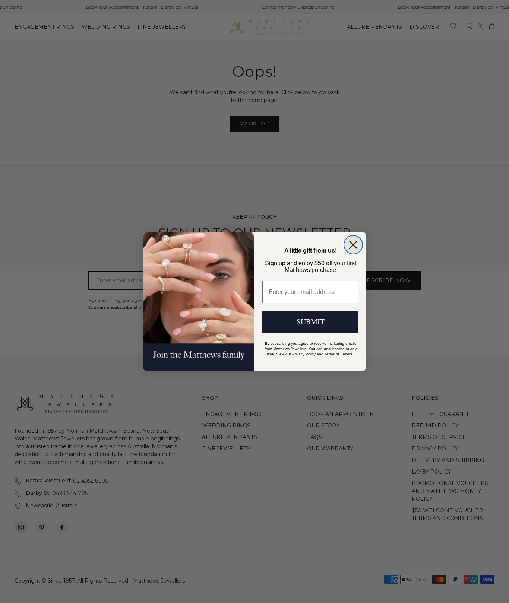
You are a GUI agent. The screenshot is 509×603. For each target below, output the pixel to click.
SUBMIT (311, 322)
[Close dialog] (353, 244)
